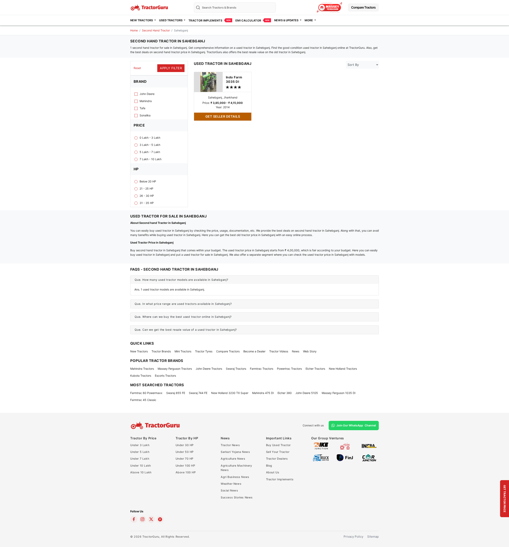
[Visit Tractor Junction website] (345, 445)
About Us (272, 472)
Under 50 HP (185, 451)
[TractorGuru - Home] (149, 7)
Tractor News (230, 445)
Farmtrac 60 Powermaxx (146, 393)
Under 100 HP (185, 465)
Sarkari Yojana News (235, 451)
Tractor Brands (161, 351)
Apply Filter (171, 68)
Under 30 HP (185, 445)
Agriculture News (233, 458)
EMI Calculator (248, 20)
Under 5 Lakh (139, 451)
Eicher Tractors (315, 368)
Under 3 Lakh (139, 445)
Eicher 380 (285, 393)
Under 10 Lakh (140, 465)
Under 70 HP (185, 458)
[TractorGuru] (155, 425)
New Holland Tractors (343, 368)
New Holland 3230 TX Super (229, 393)
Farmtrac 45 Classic (143, 400)
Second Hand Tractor (156, 30)
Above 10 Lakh (141, 472)
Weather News (231, 483)
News (295, 351)
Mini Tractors (183, 351)
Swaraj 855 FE (175, 393)
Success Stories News (237, 497)
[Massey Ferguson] (329, 7)
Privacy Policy (353, 536)
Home (134, 30)
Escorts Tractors (165, 375)
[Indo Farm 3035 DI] (208, 81)
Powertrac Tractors (289, 368)
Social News (229, 490)
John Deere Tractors (209, 368)
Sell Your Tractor (277, 451)
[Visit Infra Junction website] (369, 445)
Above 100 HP (186, 472)
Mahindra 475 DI (263, 393)
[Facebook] (133, 519)
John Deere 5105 (306, 393)
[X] (151, 519)
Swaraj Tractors (236, 368)
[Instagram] (142, 519)
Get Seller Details (222, 116)
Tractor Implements (205, 20)
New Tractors (139, 351)
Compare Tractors (363, 7)
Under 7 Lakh (139, 458)
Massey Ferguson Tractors (175, 368)
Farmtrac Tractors (261, 368)
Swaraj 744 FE (198, 393)
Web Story (310, 351)
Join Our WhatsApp (356, 425)
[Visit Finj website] (345, 457)
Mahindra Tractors (142, 368)
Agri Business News (235, 477)
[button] (254, 280)
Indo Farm (234, 79)
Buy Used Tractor (278, 445)
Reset (137, 68)
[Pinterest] (160, 519)
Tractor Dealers (277, 458)
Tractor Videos (278, 351)
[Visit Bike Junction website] (320, 445)
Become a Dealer (254, 351)
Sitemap (373, 536)
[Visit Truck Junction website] (320, 457)
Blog (269, 465)
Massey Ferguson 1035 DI (339, 393)
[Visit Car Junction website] (369, 457)
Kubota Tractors (140, 375)
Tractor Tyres (203, 351)
